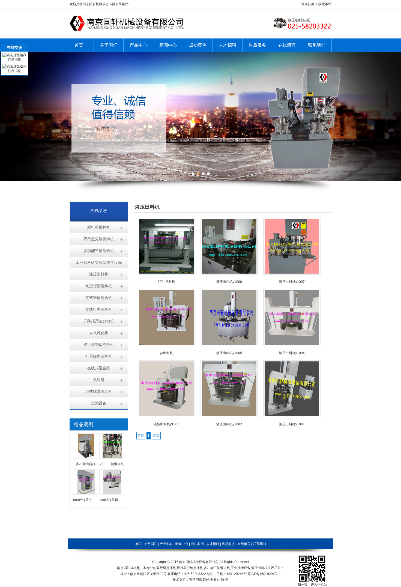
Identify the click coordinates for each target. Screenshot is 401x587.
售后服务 (257, 45)
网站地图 (209, 580)
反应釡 (98, 380)
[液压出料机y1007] (292, 274)
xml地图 (223, 580)
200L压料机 (166, 282)
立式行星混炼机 (98, 309)
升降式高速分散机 (98, 321)
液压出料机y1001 (292, 424)
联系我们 (316, 45)
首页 (78, 45)
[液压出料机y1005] (229, 345)
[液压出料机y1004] (292, 345)
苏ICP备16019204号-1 (264, 574)
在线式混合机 (98, 368)
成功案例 (198, 45)
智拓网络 (195, 580)
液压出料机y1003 (166, 424)
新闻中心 (168, 45)
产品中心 (138, 45)
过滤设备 (98, 403)
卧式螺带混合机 (98, 391)
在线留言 (287, 45)
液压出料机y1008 (229, 282)
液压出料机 (98, 274)
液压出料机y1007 (292, 282)
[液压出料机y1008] (229, 274)
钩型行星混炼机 (98, 286)
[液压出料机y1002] (229, 416)
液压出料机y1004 (292, 353)
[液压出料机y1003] (166, 416)
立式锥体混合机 (98, 297)
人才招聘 (227, 45)
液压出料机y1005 (229, 353)
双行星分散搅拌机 (98, 239)
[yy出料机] (166, 345)
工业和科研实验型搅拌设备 (99, 262)
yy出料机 (166, 353)
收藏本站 (324, 4)
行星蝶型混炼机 (98, 356)
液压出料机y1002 (229, 424)
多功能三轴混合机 (98, 250)
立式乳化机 (98, 333)
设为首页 (307, 4)
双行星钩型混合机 (98, 344)
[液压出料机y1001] (292, 416)
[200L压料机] (166, 274)
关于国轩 (108, 45)
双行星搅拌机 (98, 227)
